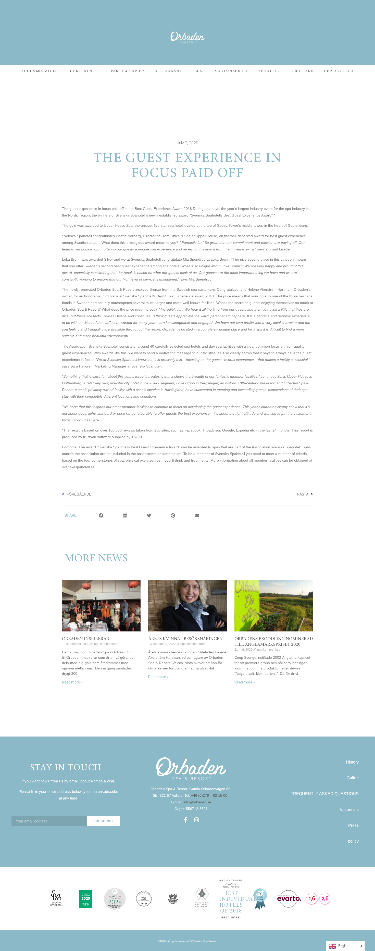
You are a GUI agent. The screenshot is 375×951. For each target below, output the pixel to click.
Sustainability (231, 71)
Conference (84, 71)
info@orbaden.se (197, 802)
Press (353, 825)
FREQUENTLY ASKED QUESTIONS (325, 794)
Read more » (72, 682)
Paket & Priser (128, 71)
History (352, 762)
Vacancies (349, 809)
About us (268, 71)
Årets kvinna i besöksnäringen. (186, 639)
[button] (101, 515)
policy (353, 841)
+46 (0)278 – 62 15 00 (209, 795)
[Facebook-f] (185, 820)
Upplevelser (339, 71)
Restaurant (168, 71)
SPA (199, 71)
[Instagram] (196, 820)
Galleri (353, 778)
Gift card (303, 71)
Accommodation (39, 71)
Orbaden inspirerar (85, 639)
